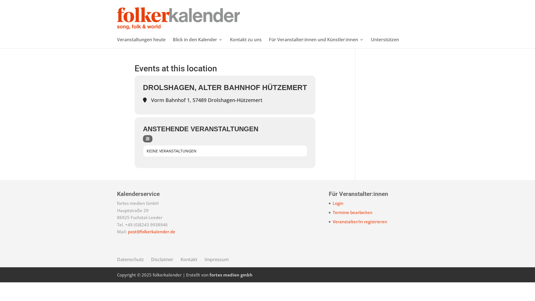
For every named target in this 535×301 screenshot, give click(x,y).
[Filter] (147, 138)
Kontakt (189, 259)
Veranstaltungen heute (141, 40)
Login (338, 203)
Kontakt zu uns (246, 40)
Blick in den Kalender (195, 40)
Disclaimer (162, 259)
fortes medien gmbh (231, 275)
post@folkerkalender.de (151, 231)
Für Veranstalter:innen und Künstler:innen (313, 40)
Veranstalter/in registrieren (360, 221)
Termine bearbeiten (352, 212)
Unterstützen (385, 40)
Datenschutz (130, 259)
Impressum (217, 259)
